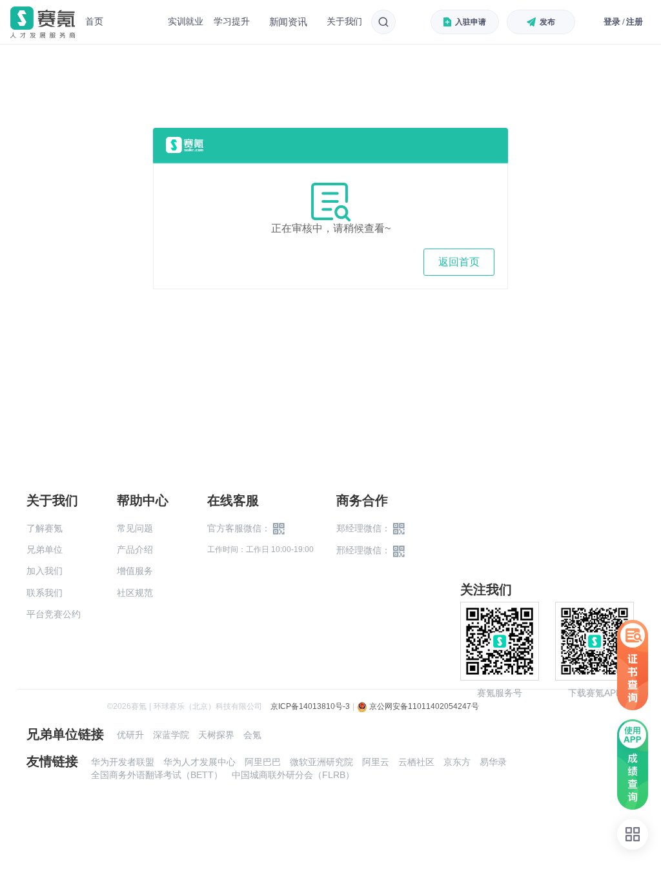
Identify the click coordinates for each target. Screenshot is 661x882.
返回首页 (459, 261)
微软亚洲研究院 (321, 762)
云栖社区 (416, 762)
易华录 (493, 762)
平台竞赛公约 (53, 614)
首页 (94, 21)
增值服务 (135, 571)
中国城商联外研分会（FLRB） (293, 775)
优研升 (130, 735)
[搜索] (383, 22)
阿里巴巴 (263, 762)
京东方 (457, 762)
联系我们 (44, 593)
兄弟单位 (44, 549)
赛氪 (42, 22)
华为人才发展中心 (199, 762)
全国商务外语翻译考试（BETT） (157, 775)
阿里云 (375, 762)
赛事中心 (136, 22)
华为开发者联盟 (122, 762)
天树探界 (216, 735)
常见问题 (135, 528)
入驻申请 (470, 21)
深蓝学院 (171, 735)
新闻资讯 (288, 21)
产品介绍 (135, 549)
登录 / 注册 (623, 21)
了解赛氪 (44, 528)
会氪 (252, 735)
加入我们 (44, 571)
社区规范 (135, 593)
